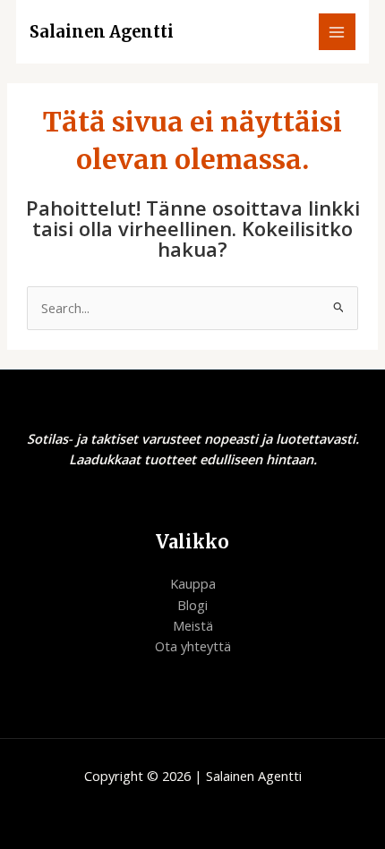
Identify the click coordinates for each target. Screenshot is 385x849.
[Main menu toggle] (337, 32)
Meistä (193, 625)
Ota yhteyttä (193, 646)
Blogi (192, 605)
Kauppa (193, 583)
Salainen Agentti (102, 31)
